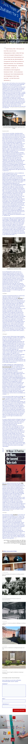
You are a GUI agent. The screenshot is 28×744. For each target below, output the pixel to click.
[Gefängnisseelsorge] (3, 2)
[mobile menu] (26, 2)
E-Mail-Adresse (5, 704)
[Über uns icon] (23, 734)
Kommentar (5, 683)
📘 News (13, 721)
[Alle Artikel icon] (22, 733)
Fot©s (13, 720)
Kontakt (23, 721)
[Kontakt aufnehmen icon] (24, 733)
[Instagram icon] (24, 732)
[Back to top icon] (14, 717)
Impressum (8, 720)
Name (3, 698)
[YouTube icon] (22, 732)
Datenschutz (19, 720)
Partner (18, 721)
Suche (10, 721)
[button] (2, 741)
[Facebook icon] (23, 730)
